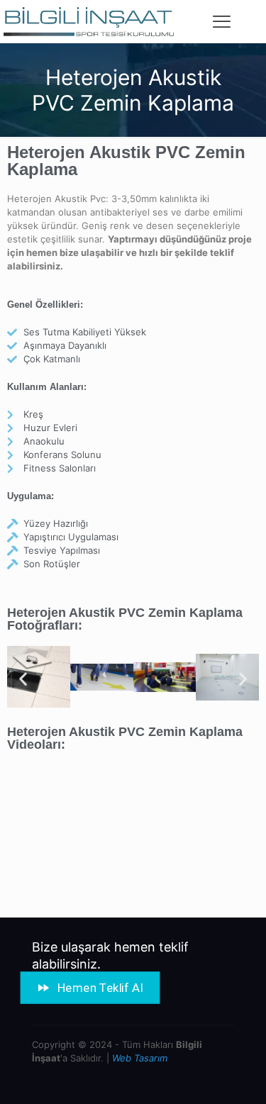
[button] (23, 679)
